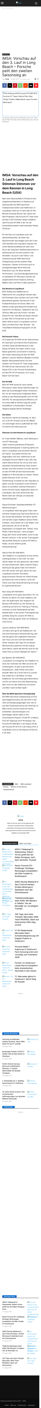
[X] (10, 85)
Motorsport (10, 8)
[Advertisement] (20, 31)
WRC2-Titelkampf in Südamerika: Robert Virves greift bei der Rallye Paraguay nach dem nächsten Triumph (25, 854)
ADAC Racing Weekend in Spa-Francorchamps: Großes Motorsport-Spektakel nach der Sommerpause (26, 887)
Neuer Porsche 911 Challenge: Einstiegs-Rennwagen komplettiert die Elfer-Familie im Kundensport (26, 870)
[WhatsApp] (20, 85)
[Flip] (36, 85)
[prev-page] (3, 987)
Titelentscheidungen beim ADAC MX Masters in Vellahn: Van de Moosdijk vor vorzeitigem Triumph (26, 903)
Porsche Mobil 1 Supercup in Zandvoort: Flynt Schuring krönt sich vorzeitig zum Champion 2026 (26, 952)
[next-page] (7, 987)
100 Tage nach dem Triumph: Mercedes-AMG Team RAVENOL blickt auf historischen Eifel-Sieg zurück (27, 919)
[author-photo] (20, 816)
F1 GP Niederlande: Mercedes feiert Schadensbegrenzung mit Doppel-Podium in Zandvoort (27, 935)
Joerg (7, 79)
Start (3, 8)
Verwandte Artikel (10, 843)
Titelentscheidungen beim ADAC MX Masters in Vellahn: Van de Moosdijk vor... (13, 1348)
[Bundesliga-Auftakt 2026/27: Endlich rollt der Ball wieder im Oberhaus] (33, 1054)
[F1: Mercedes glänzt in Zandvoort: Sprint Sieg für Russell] (8, 981)
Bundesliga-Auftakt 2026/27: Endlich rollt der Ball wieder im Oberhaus (13, 1054)
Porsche (5, 787)
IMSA (16, 784)
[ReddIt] (25, 85)
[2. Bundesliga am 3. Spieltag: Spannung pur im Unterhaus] (33, 1084)
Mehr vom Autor (25, 843)
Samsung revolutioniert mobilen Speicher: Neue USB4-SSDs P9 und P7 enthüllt (13, 1041)
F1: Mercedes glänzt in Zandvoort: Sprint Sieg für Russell (25, 979)
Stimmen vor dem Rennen (19, 787)
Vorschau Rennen (8, 789)
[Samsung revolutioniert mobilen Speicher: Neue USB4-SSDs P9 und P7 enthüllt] (33, 1042)
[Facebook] (4, 85)
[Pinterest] (15, 85)
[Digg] (30, 85)
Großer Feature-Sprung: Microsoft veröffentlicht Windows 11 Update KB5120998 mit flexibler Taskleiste (11, 1068)
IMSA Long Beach (26, 784)
